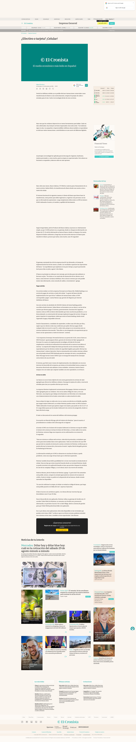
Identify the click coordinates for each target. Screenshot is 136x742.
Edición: (109, 19)
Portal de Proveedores (84, 732)
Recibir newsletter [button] (105, 156)
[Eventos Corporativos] (58, 727)
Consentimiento (86, 734)
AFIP (89, 717)
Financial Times (101, 143)
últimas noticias (26, 19)
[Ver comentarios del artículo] (53, 89)
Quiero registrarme (62, 530)
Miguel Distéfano (40, 84)
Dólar (36, 19)
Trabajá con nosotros (99, 732)
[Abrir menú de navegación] (22, 23)
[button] (133, 629)
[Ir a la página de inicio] (28, 23)
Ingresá (111, 23)
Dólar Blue (31, 717)
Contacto (34, 732)
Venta (108, 88)
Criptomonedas (40, 717)
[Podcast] (73, 727)
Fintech (55, 717)
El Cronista (24, 33)
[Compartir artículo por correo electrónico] (49, 89)
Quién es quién (79, 19)
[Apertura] (50, 727)
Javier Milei (57, 19)
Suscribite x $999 (102, 23)
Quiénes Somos (70, 732)
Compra (112, 88)
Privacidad (78, 734)
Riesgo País (67, 19)
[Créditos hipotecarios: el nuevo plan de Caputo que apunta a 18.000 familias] (80, 617)
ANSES (112, 717)
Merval (62, 717)
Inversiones (104, 717)
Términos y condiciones (69, 734)
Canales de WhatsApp (46, 732)
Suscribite (59, 732)
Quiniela (69, 717)
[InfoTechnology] (83, 727)
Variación (102, 88)
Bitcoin (48, 717)
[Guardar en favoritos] (86, 85)
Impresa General (32, 33)
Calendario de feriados (80, 717)
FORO (89, 19)
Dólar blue (46, 19)
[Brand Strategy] (66, 727)
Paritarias (96, 717)
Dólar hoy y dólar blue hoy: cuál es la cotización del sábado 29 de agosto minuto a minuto (107, 30)
